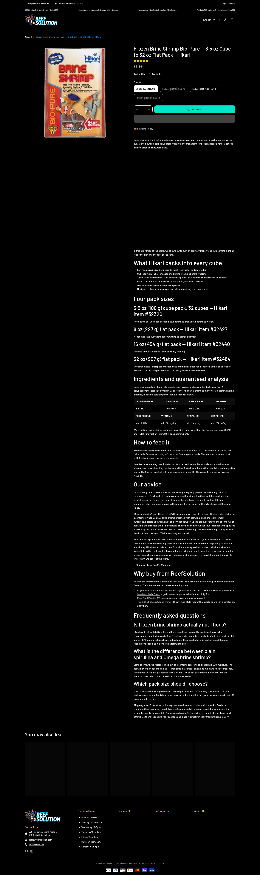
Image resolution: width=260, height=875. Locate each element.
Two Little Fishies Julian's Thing (154, 601)
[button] (141, 60)
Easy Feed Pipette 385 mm (151, 598)
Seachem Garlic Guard (148, 594)
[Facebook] (26, 851)
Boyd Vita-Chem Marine (149, 590)
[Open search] (219, 19)
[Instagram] (32, 851)
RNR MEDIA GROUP (157, 864)
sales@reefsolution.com (40, 839)
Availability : (140, 74)
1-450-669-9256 (36, 844)
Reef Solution (107, 864)
